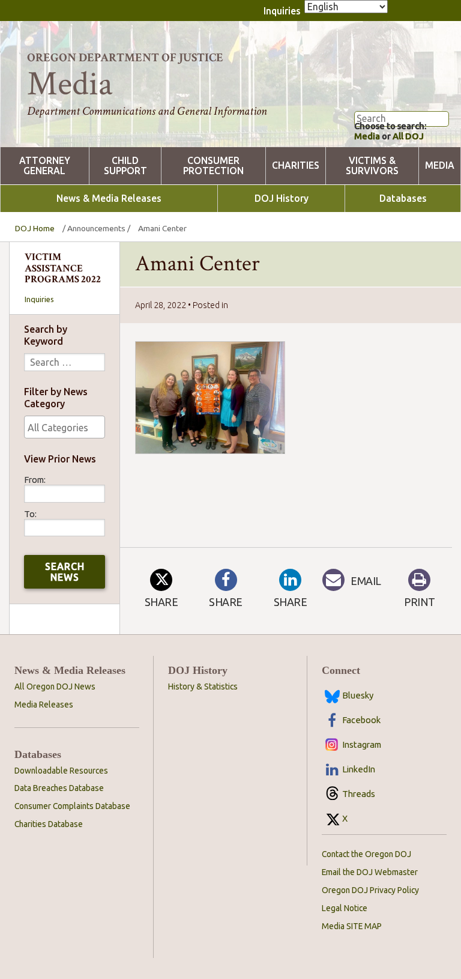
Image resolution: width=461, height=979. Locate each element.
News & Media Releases (108, 198)
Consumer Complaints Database (72, 806)
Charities (295, 165)
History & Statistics (203, 686)
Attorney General (44, 166)
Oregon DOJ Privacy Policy (370, 890)
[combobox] (64, 427)
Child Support (125, 166)
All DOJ (408, 136)
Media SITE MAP (352, 926)
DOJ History (282, 198)
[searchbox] (64, 427)
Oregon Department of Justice (125, 57)
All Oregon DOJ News (54, 686)
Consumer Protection (213, 166)
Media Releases (43, 704)
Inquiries (282, 10)
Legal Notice (344, 908)
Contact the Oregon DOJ (366, 854)
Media (367, 136)
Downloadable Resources (61, 770)
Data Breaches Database (59, 788)
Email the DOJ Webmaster (370, 872)
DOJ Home (35, 228)
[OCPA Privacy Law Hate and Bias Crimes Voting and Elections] (64, 427)
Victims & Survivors (372, 166)
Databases (403, 198)
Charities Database (48, 824)
